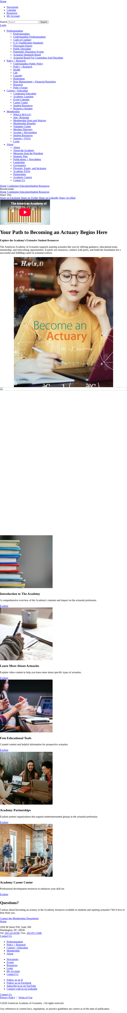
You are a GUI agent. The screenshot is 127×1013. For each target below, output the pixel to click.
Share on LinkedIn (48, 197)
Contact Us (19, 180)
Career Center (20, 102)
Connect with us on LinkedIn (22, 988)
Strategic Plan (20, 156)
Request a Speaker (23, 108)
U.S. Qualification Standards (28, 42)
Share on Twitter (29, 197)
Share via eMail (67, 197)
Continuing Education (24, 93)
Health (16, 69)
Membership (13, 111)
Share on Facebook (10, 197)
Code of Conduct (22, 39)
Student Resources (23, 105)
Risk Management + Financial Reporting (34, 81)
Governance (19, 165)
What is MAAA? (22, 114)
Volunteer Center (22, 126)
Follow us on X (15, 979)
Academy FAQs (21, 171)
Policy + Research (16, 60)
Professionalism (15, 30)
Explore (4, 605)
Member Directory (23, 129)
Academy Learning (23, 96)
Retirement (19, 78)
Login (3, 25)
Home (3, 1)
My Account (13, 16)
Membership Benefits (24, 123)
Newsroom (12, 7)
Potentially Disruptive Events (28, 51)
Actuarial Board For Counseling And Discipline (38, 57)
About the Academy (23, 150)
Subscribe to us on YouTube (21, 985)
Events (10, 962)
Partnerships (19, 174)
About (10, 144)
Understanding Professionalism (29, 36)
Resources (12, 13)
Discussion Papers (22, 45)
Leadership (19, 162)
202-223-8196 (12, 933)
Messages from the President (28, 153)
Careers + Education (17, 90)
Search (3, 21)
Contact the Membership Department (19, 918)
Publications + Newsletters (27, 159)
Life (15, 72)
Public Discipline (22, 48)
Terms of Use (25, 997)
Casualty (17, 75)
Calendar (11, 10)
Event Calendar (21, 99)
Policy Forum (20, 87)
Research (18, 84)
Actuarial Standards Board (27, 54)
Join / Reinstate (21, 117)
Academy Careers (22, 177)
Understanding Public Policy (28, 63)
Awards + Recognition (25, 132)
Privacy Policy (7, 997)
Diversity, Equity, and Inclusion (29, 168)
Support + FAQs (22, 138)
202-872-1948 (34, 933)
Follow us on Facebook (19, 982)
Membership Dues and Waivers (29, 120)
